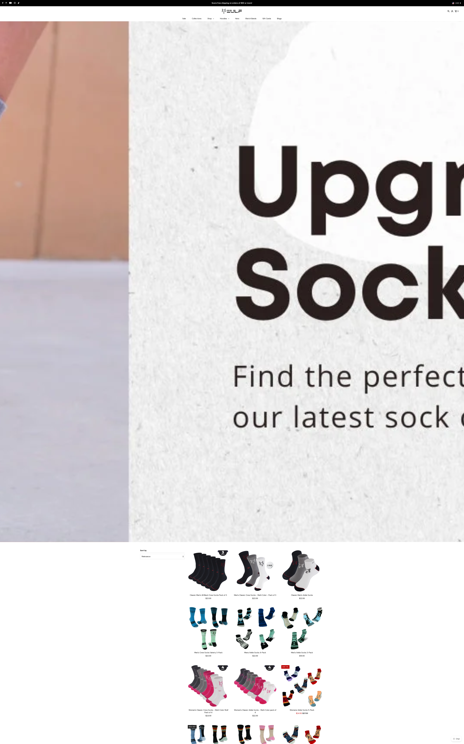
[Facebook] (2, 3)
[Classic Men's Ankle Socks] (302, 571)
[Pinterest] (6, 3)
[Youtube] (10, 3)
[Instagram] (14, 3)
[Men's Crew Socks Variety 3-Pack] (208, 628)
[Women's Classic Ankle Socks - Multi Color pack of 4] (255, 686)
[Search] (448, 11)
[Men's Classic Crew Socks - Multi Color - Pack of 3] (255, 571)
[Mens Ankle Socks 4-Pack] (255, 628)
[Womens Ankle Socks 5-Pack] (302, 686)
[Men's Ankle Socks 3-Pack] (302, 628)
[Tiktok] (18, 3)
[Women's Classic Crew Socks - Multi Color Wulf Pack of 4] (208, 686)
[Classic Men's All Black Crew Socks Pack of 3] (208, 571)
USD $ (458, 3)
